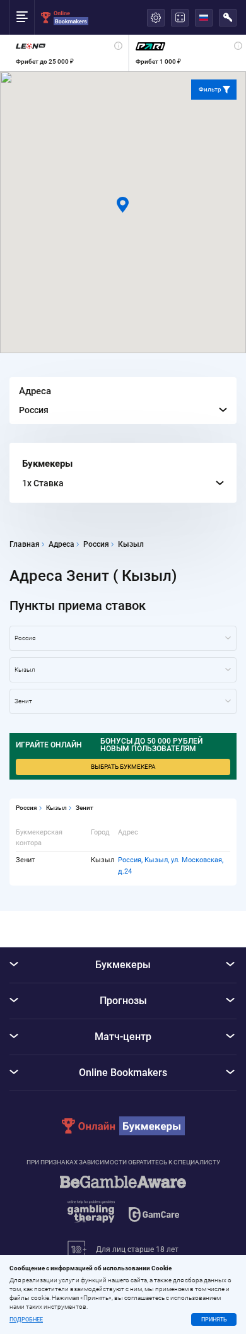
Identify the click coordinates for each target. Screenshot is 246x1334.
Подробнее (26, 1320)
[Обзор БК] (68, 53)
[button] (123, 205)
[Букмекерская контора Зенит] (123, 701)
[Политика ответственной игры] (123, 1205)
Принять (214, 1319)
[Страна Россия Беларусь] (123, 638)
